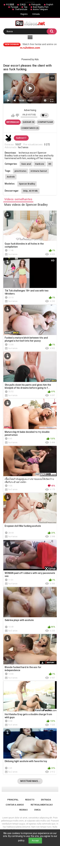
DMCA (37, 809)
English (49, 4)
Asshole (11, 177)
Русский (14, 7)
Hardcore (39, 164)
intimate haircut (39, 171)
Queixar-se (28, 122)
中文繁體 (10, 4)
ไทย (25, 7)
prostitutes (20, 171)
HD (49, 164)
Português (36, 4)
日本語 (23, 4)
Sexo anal (26, 164)
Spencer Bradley (27, 184)
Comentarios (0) (30, 128)
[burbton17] (8, 138)
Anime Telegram (40, 9)
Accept (35, 840)
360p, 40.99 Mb (30, 191)
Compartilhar (45, 122)
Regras (23, 809)
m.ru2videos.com (30, 47)
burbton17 (21, 138)
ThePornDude (21, 9)
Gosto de (13, 115)
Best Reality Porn (40, 7)
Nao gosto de (17, 115)
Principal (12, 799)
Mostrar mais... (30, 781)
